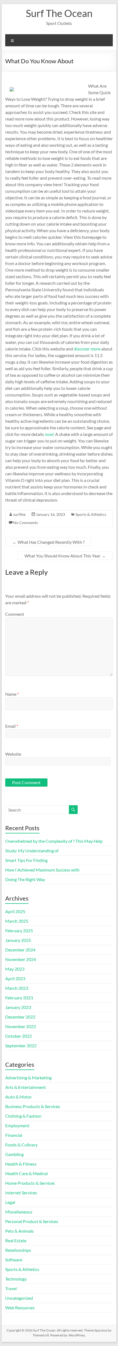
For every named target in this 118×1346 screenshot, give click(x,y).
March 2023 (16, 988)
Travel (11, 1288)
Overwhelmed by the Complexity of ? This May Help (54, 841)
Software (13, 1259)
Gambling (14, 1154)
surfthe (19, 514)
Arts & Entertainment (25, 1087)
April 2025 (15, 911)
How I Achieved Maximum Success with (42, 869)
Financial (13, 1135)
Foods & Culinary (21, 1144)
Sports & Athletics (90, 514)
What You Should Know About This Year (65, 555)
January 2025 (18, 940)
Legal (10, 1202)
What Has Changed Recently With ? (48, 542)
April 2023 (15, 978)
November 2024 (20, 959)
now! (49, 434)
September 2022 (20, 1045)
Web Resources (20, 1307)
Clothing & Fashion (23, 1115)
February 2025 (19, 930)
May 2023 (14, 968)
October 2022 (18, 1036)
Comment (14, 614)
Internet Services (21, 1192)
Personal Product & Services (31, 1221)
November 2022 (20, 1026)
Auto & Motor (18, 1096)
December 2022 (20, 1016)
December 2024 (20, 949)
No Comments (25, 522)
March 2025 (16, 921)
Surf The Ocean (59, 13)
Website (13, 754)
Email (11, 726)
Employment (17, 1125)
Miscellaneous (18, 1211)
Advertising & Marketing (28, 1077)
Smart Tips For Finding (26, 860)
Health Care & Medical (26, 1173)
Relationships (18, 1250)
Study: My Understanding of (31, 850)
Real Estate (15, 1240)
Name (12, 694)
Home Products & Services (30, 1183)
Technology (16, 1278)
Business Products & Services (32, 1106)
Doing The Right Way (25, 879)
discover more (87, 348)
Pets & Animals (19, 1230)
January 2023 (18, 1007)
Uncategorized (19, 1298)
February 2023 (19, 997)
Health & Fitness (20, 1163)
